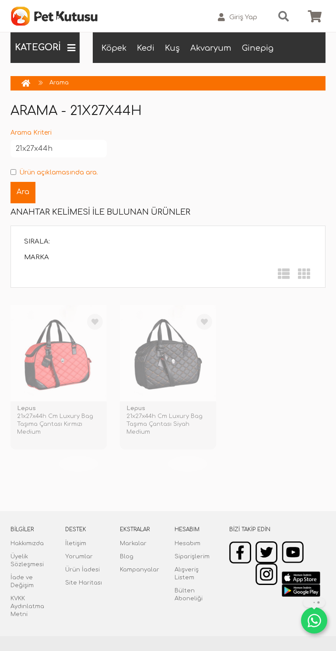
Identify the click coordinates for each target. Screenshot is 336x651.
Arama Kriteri (31, 132)
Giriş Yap (243, 17)
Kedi (145, 48)
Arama (59, 83)
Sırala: (37, 241)
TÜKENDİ (78, 464)
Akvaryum (210, 48)
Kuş (172, 48)
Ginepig (257, 48)
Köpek (114, 48)
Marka (36, 257)
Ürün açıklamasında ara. (58, 172)
